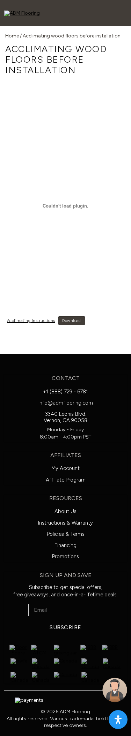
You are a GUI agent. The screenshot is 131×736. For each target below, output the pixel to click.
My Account (65, 468)
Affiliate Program (66, 480)
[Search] (52, 12)
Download (71, 320)
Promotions (65, 556)
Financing (65, 545)
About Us (65, 511)
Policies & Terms (66, 534)
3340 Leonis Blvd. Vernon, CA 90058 (65, 417)
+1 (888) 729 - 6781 (65, 391)
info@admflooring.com (65, 403)
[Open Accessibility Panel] (118, 719)
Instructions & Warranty (65, 523)
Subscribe (65, 627)
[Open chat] (115, 690)
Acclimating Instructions (31, 320)
